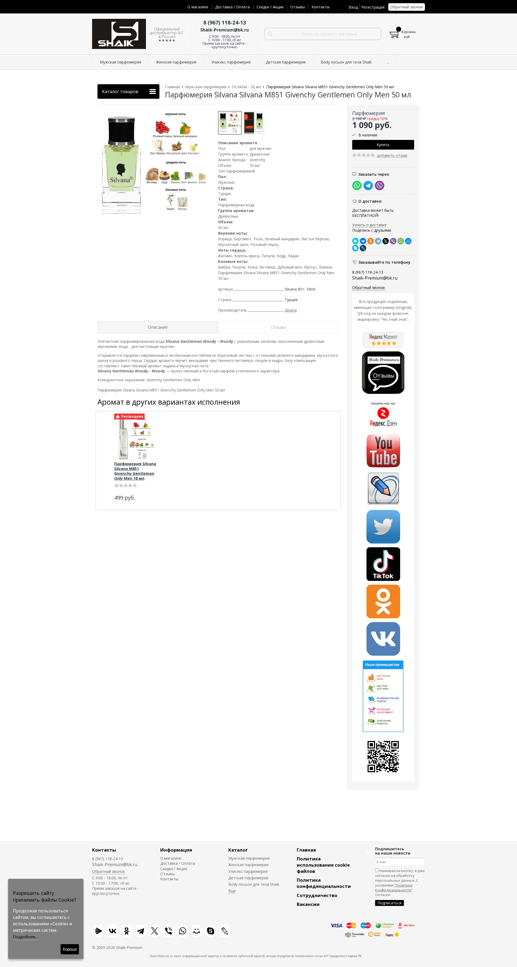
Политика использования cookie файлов (323, 865)
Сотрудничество (317, 895)
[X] (385, 241)
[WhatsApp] (400, 241)
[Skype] (355, 248)
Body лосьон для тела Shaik (253, 884)
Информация (176, 850)
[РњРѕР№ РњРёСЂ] (408, 241)
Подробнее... (25, 936)
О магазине (197, 6)
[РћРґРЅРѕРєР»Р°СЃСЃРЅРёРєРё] (370, 241)
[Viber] (393, 241)
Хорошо (69, 949)
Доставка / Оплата (232, 6)
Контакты (321, 6)
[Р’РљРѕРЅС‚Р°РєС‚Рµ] (363, 241)
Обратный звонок (406, 6)
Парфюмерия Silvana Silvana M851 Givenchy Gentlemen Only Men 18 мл (135, 471)
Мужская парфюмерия (249, 858)
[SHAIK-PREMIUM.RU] (119, 34)
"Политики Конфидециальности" (394, 887)
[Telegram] (378, 241)
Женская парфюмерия (248, 864)
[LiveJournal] (363, 248)
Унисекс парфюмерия (248, 871)
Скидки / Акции (270, 6)
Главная (306, 850)
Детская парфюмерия (248, 877)
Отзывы (297, 6)
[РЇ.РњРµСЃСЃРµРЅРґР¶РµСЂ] (355, 241)
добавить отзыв (392, 156)
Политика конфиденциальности (324, 883)
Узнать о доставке (369, 224)
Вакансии (308, 904)
